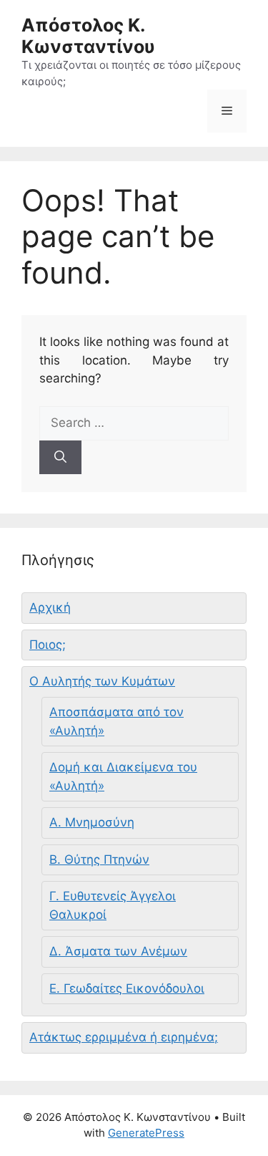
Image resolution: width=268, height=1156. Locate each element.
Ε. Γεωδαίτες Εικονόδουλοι (126, 988)
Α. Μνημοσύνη (91, 822)
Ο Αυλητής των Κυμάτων (102, 681)
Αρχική (50, 607)
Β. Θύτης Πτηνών (99, 859)
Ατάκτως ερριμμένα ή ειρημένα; (123, 1037)
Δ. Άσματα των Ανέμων (118, 951)
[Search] (60, 457)
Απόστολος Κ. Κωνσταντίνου (88, 35)
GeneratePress (146, 1133)
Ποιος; (47, 644)
